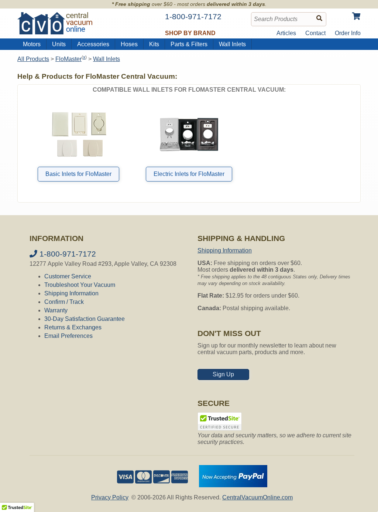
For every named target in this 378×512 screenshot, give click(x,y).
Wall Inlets (232, 44)
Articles (286, 33)
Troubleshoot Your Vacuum (79, 285)
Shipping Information (71, 293)
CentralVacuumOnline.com (257, 497)
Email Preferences (68, 336)
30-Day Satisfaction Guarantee (84, 319)
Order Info (348, 33)
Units (59, 44)
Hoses (129, 44)
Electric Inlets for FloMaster (189, 174)
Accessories (93, 44)
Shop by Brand (190, 33)
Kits (154, 44)
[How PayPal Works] (233, 485)
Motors (32, 44)
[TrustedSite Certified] (219, 421)
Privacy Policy (109, 497)
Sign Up (223, 374)
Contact (315, 33)
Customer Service (67, 276)
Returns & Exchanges (73, 327)
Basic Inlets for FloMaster (78, 174)
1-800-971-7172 (66, 254)
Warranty (56, 310)
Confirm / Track (64, 302)
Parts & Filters (189, 44)
